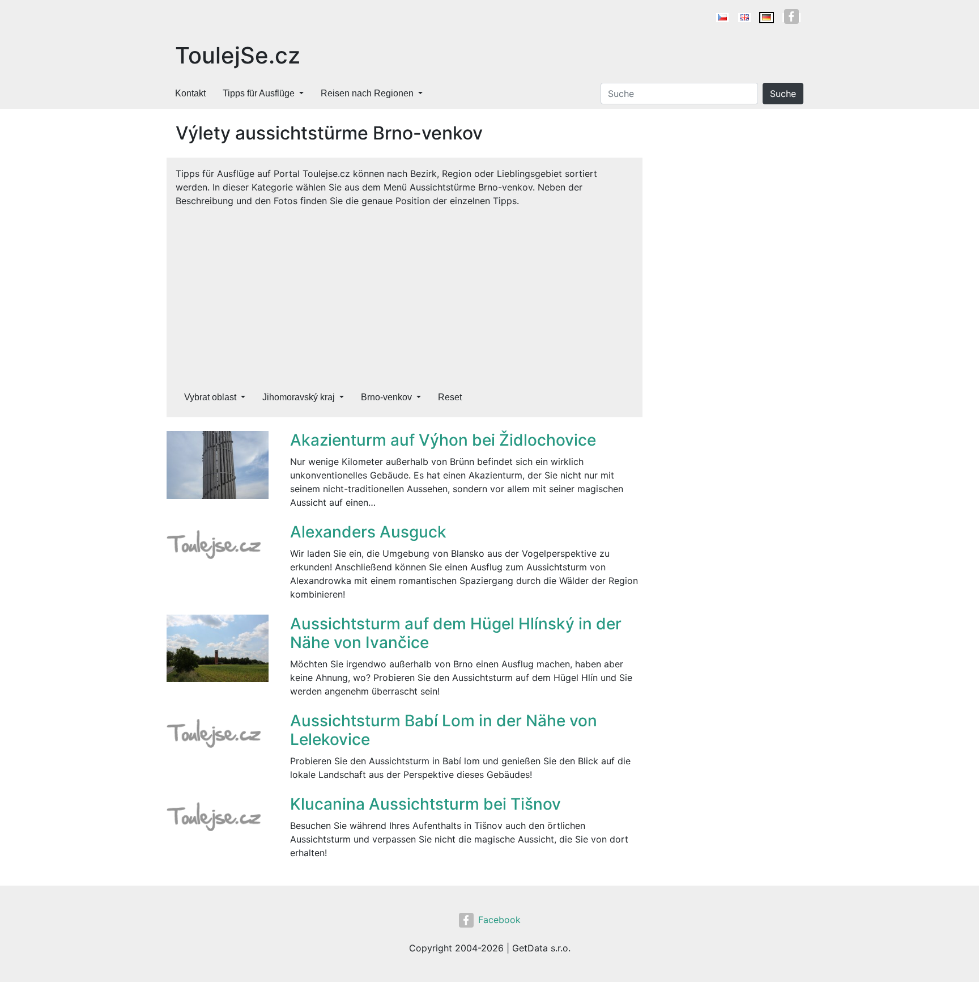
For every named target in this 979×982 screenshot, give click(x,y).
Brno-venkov (386, 397)
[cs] (722, 17)
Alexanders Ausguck (368, 531)
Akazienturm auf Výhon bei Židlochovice (443, 440)
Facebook (499, 919)
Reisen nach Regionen (367, 93)
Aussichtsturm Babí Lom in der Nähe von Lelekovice (443, 730)
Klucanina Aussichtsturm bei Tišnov (425, 804)
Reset (450, 397)
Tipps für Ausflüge (259, 93)
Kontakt (190, 93)
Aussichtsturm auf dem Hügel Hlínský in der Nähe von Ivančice (456, 633)
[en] (744, 17)
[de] (766, 17)
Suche (783, 93)
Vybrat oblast (210, 397)
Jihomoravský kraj (298, 397)
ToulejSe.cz (237, 55)
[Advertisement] (404, 292)
